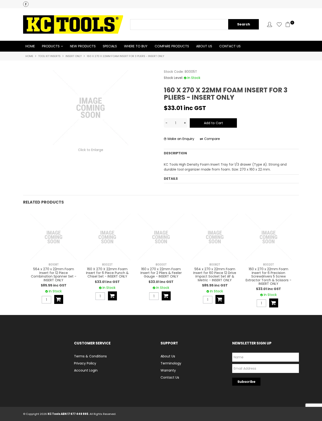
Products (51, 46)
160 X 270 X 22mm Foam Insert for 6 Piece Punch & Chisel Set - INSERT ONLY (107, 273)
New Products (83, 46)
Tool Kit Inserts (49, 56)
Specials (110, 46)
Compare (212, 139)
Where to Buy (136, 46)
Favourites (279, 24)
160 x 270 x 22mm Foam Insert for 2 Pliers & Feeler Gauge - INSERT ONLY (161, 273)
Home (30, 46)
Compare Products (172, 46)
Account (269, 24)
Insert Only (74, 56)
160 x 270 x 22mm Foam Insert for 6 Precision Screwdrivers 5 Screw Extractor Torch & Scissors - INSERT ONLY (268, 276)
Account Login (86, 370)
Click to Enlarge (90, 149)
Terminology (171, 363)
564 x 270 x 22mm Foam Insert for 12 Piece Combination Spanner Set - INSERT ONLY (53, 274)
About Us (204, 46)
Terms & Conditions (90, 356)
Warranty (168, 370)
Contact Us (230, 46)
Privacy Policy (85, 363)
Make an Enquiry (181, 139)
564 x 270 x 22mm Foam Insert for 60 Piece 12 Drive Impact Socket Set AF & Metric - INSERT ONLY (214, 274)
